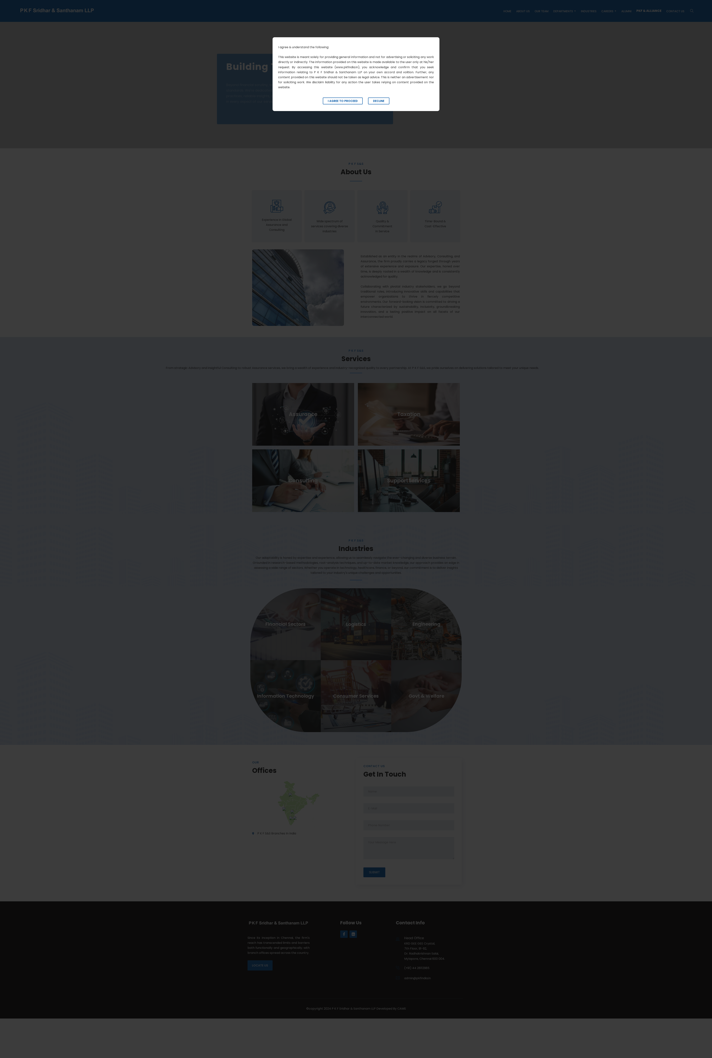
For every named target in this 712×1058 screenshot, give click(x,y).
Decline (378, 101)
